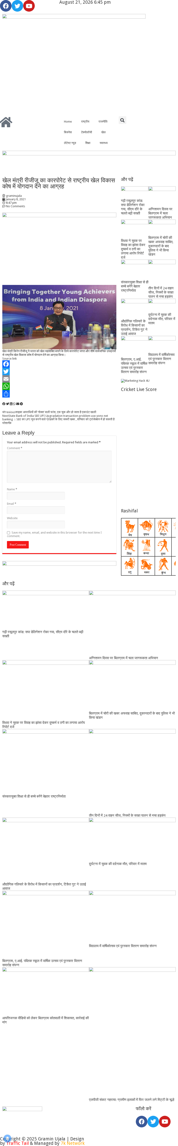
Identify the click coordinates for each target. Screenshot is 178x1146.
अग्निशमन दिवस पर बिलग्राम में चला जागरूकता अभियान (160, 213)
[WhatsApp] (59, 386)
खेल (103, 132)
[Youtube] (29, 6)
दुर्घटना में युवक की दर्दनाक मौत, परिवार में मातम (161, 319)
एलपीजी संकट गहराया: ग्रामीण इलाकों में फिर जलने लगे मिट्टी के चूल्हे (131, 1100)
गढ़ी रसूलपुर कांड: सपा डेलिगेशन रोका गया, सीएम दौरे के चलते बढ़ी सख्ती (132, 207)
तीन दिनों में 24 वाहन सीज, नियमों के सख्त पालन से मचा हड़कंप (161, 292)
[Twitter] (17, 6)
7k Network (73, 1143)
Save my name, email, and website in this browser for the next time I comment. (54, 534)
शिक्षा (87, 143)
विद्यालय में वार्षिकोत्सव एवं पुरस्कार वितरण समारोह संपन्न (161, 359)
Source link (9, 358)
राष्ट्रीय (85, 121)
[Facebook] (6, 6)
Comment (14, 448)
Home (68, 121)
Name (12, 489)
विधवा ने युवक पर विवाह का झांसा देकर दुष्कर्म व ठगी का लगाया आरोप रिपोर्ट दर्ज (133, 249)
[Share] (59, 394)
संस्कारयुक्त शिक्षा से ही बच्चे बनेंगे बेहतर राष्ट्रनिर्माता (134, 286)
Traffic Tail (17, 1143)
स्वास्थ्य (104, 143)
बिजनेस (68, 132)
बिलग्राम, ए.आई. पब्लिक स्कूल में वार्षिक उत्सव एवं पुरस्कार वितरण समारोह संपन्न (134, 365)
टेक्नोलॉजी (86, 132)
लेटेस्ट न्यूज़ (70, 143)
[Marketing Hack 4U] (135, 380)
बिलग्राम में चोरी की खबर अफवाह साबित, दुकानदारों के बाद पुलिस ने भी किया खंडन (160, 246)
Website (12, 518)
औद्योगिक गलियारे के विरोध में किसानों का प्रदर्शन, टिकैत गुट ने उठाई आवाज (134, 327)
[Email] (59, 379)
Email (11, 503)
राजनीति (103, 121)
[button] (122, 120)
